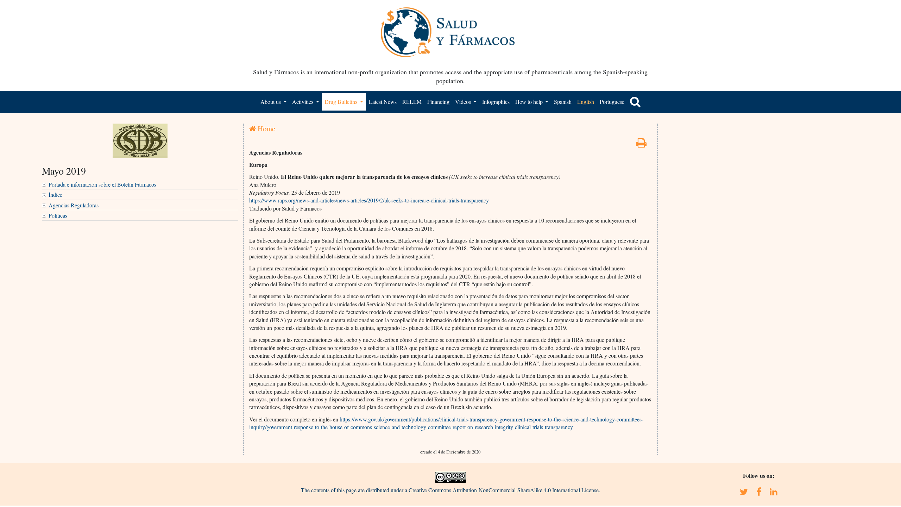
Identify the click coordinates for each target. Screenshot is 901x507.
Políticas (58, 215)
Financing (438, 101)
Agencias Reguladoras (74, 205)
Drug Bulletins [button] (342, 101)
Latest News (383, 101)
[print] (641, 144)
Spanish (563, 101)
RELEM (412, 101)
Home (265, 128)
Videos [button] (463, 101)
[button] (635, 102)
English (585, 101)
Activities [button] (303, 101)
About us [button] (271, 101)
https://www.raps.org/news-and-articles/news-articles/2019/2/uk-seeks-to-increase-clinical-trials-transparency (369, 200)
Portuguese (612, 101)
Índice (55, 194)
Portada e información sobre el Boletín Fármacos (102, 184)
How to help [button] (529, 101)
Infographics (496, 101)
